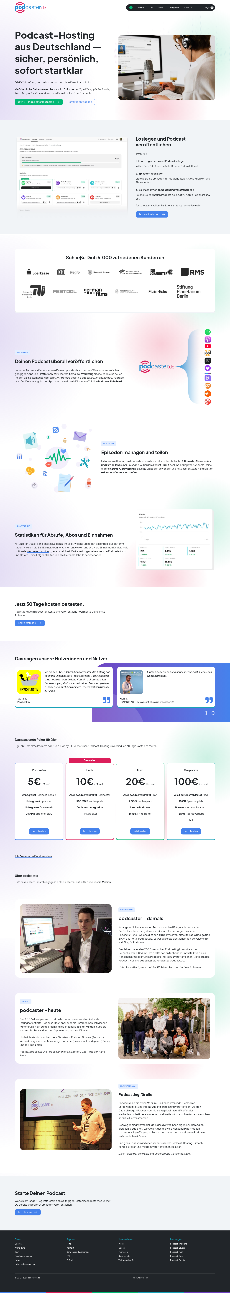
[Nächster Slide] (213, 713)
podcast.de (145, 939)
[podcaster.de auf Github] (147, 1278)
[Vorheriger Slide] (206, 713)
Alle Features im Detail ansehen (33, 856)
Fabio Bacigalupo (199, 935)
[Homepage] (30, 7)
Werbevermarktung (38, 551)
